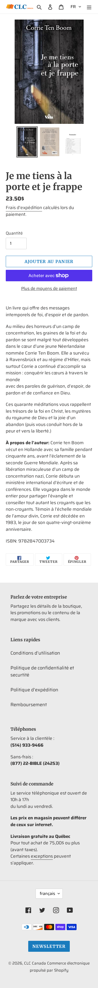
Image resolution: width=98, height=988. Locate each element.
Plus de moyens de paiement (49, 288)
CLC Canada (35, 963)
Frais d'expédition (24, 207)
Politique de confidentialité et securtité (42, 671)
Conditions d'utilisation (35, 653)
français (47, 893)
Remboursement (28, 704)
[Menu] (89, 7)
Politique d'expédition (34, 689)
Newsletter (49, 946)
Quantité (14, 233)
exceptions (42, 856)
